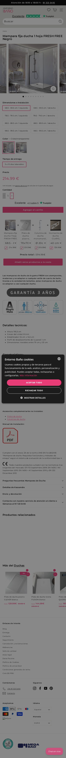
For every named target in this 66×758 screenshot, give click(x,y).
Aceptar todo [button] (34, 382)
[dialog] (33, 379)
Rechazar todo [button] (34, 390)
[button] (33, 398)
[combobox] (58, 358)
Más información (28, 375)
